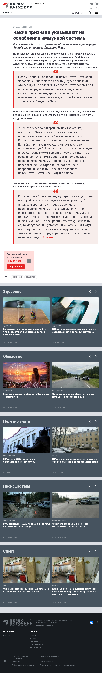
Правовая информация (49, 656)
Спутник (47, 237)
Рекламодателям (47, 662)
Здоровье (17, 277)
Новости (8, 631)
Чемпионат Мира (37, 647)
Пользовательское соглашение (20, 657)
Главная (33, 636)
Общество (30, 277)
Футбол (33, 638)
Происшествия (16, 486)
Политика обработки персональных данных (58, 665)
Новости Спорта (36, 644)
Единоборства (36, 641)
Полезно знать (16, 421)
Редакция (16, 662)
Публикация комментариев (23, 665)
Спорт (8, 551)
